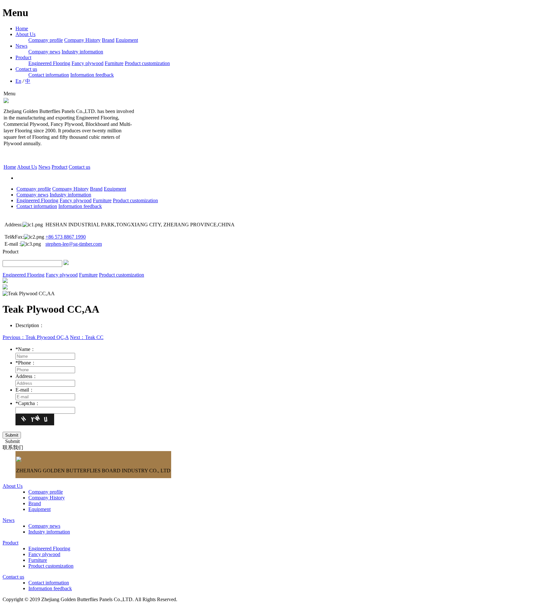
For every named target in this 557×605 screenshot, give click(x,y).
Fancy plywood (87, 63)
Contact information (48, 75)
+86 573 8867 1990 (65, 237)
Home (21, 28)
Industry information (82, 51)
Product (23, 57)
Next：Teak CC (86, 337)
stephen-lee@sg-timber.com (73, 244)
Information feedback (92, 75)
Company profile (45, 40)
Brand (108, 40)
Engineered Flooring (49, 63)
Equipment (127, 40)
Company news (44, 51)
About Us (25, 34)
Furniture (114, 63)
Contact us (26, 69)
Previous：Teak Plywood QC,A (36, 337)
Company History (82, 40)
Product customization (147, 63)
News (21, 46)
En (18, 81)
